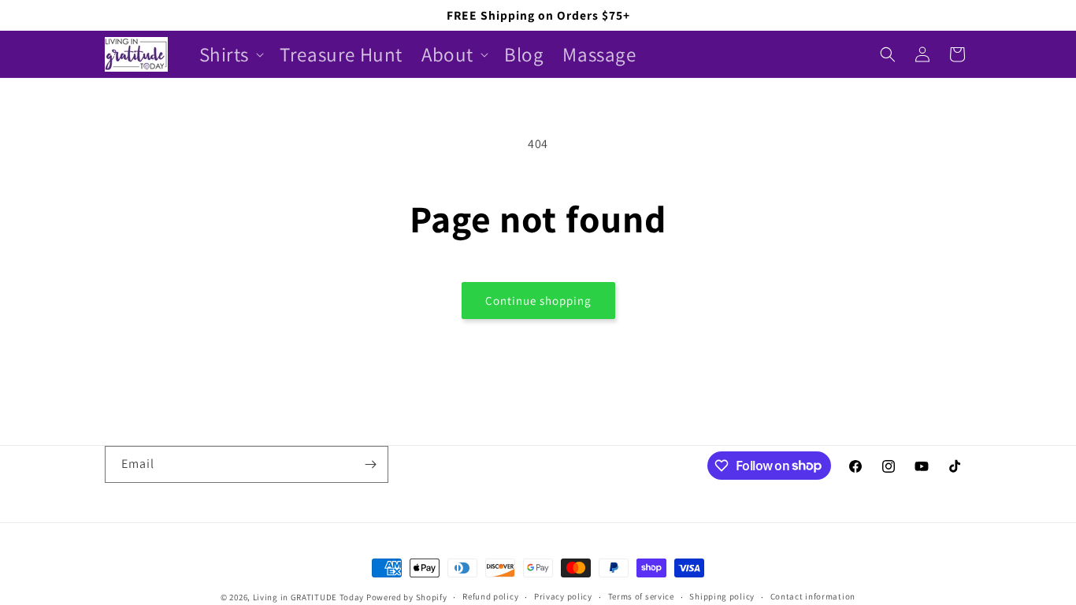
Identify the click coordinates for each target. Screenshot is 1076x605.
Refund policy (490, 596)
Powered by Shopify (406, 597)
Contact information (812, 596)
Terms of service (641, 596)
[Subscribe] (370, 464)
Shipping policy (722, 596)
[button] (230, 54)
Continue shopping (538, 300)
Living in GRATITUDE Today (309, 597)
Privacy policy (563, 596)
